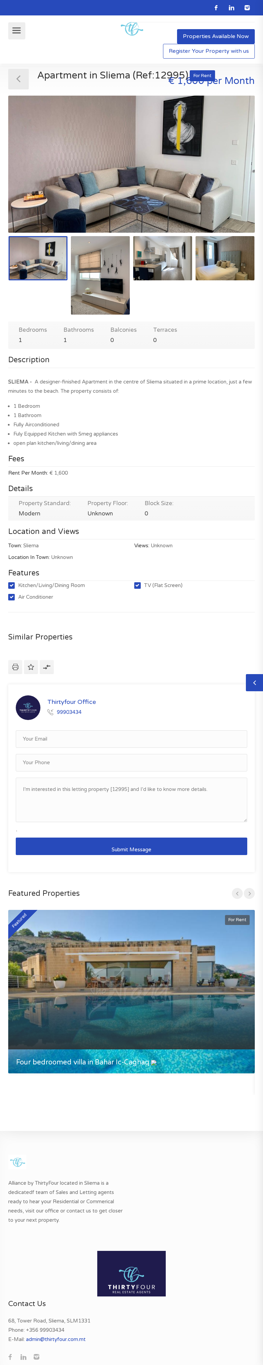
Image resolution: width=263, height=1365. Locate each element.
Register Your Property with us (209, 51)
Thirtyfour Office (71, 702)
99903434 (69, 712)
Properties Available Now (216, 36)
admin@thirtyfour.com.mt (56, 1339)
